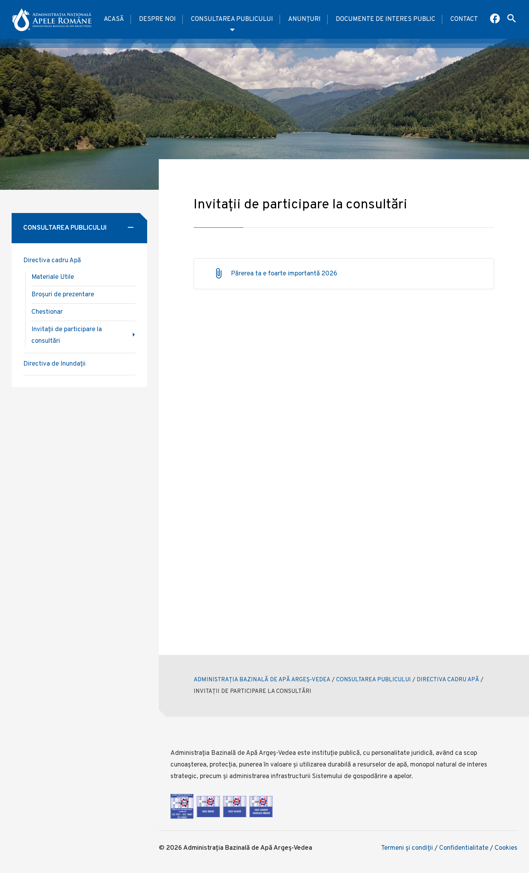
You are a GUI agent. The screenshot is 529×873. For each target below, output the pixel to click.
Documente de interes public (385, 19)
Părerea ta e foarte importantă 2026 (284, 274)
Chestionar (47, 312)
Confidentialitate (463, 848)
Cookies (506, 848)
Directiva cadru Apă (52, 260)
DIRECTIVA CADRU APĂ (448, 680)
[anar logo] (52, 19)
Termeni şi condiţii (407, 848)
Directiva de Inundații (54, 364)
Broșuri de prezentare (62, 294)
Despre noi (157, 19)
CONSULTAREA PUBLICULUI (373, 680)
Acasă (114, 19)
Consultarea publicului (232, 19)
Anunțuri (304, 19)
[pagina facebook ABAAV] (495, 19)
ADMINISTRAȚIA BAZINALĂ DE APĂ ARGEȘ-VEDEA (262, 680)
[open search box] (511, 19)
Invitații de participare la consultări (66, 335)
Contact (464, 19)
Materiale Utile (52, 277)
